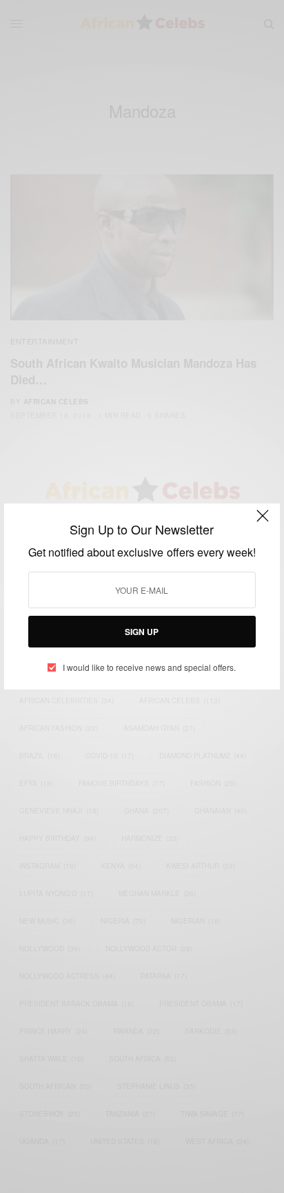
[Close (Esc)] (262, 522)
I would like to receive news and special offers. (149, 667)
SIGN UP (142, 631)
